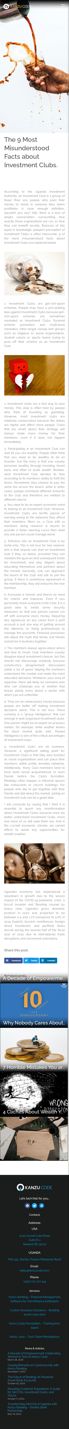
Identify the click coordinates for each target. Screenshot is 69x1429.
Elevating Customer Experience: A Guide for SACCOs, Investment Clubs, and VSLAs (34, 1392)
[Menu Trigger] (63, 6)
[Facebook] (27, 1205)
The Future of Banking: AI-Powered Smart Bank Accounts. (30, 1378)
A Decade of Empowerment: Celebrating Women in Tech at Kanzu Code (34, 1355)
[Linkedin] (41, 1205)
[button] (13, 961)
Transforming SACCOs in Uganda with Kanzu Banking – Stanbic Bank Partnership (32, 1407)
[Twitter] (34, 1205)
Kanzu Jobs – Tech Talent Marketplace (34, 1336)
